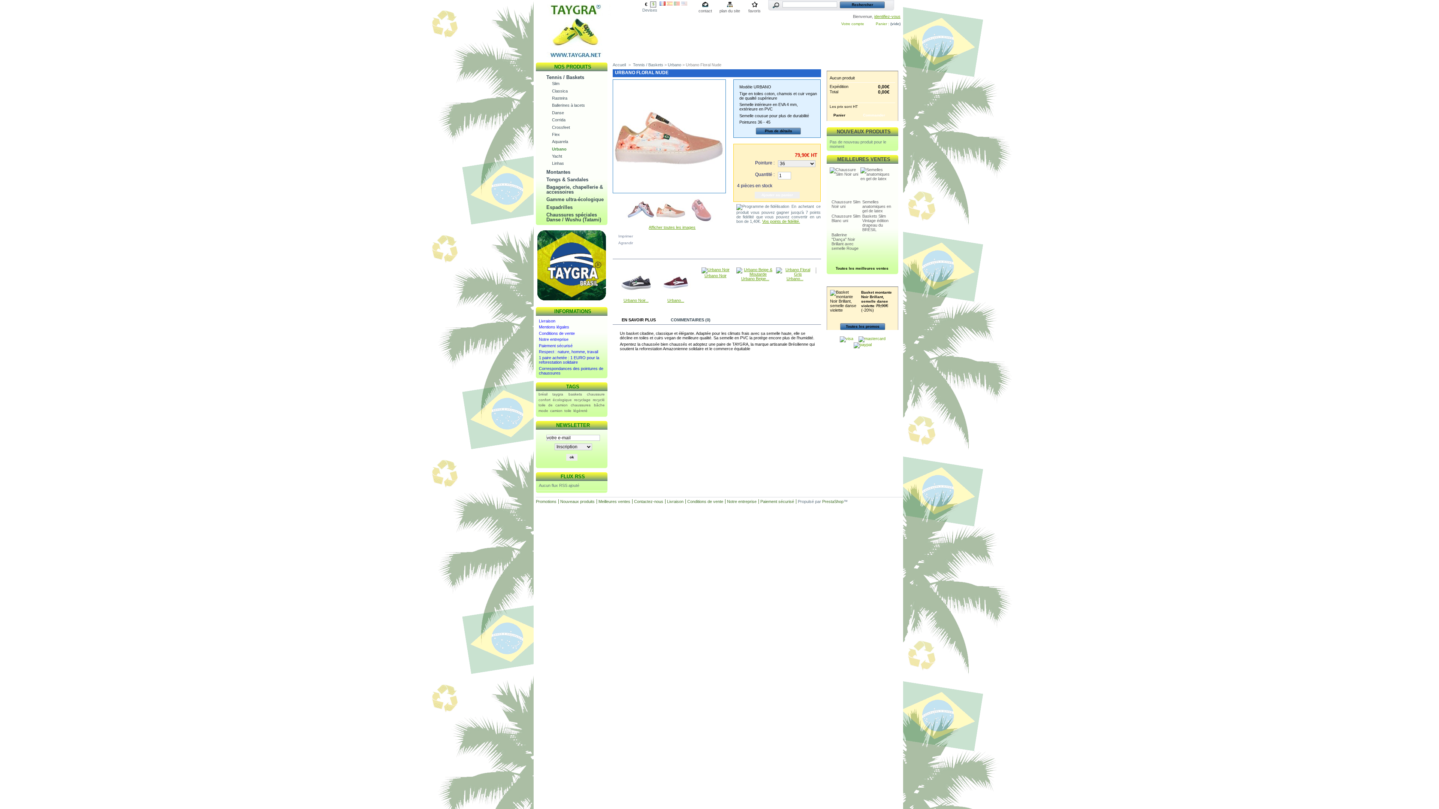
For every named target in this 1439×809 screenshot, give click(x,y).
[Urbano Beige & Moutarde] (755, 274)
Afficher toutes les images (672, 227)
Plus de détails (778, 131)
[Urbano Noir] (716, 269)
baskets (575, 394)
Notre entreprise (553, 339)
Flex (556, 134)
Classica (560, 91)
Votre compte (852, 24)
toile (567, 411)
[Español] (670, 4)
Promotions (863, 282)
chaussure (596, 394)
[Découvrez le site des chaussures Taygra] (571, 301)
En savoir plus (639, 320)
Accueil (619, 65)
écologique (562, 400)
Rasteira (559, 98)
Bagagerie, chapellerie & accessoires (574, 189)
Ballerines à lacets (568, 105)
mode (543, 411)
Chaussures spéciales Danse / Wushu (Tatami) (573, 217)
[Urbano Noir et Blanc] (636, 296)
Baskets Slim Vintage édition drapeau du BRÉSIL (875, 223)
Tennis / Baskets (565, 77)
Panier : (882, 24)
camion (556, 411)
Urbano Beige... (755, 278)
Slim (555, 83)
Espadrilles (559, 207)
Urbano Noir (716, 275)
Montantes (558, 172)
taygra (557, 394)
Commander (874, 115)
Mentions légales (554, 327)
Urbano (559, 149)
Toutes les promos (863, 326)
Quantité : (765, 174)
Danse (558, 112)
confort (544, 400)
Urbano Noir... (636, 300)
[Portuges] (677, 4)
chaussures (581, 405)
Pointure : (765, 163)
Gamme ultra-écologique (575, 199)
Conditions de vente (557, 333)
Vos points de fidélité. (781, 221)
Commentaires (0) (691, 320)
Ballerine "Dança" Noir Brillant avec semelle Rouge (845, 242)
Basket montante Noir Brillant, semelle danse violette (876, 299)
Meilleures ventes (863, 159)
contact (705, 11)
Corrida (558, 120)
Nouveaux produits (864, 131)
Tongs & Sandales (567, 179)
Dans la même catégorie (645, 254)
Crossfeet (561, 127)
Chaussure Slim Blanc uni (846, 218)
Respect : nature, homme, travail (568, 351)
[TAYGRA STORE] (573, 57)
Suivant (719, 207)
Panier (864, 67)
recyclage (582, 400)
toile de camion (553, 405)
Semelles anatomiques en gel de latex (876, 206)
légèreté (580, 411)
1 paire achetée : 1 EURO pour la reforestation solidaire (569, 359)
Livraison (547, 321)
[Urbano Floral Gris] (795, 274)
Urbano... (675, 300)
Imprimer (625, 236)
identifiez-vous (887, 16)
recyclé (599, 400)
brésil (543, 394)
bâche (599, 405)
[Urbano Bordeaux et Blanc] (676, 296)
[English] (684, 4)
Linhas (558, 163)
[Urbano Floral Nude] (641, 223)
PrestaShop (833, 501)
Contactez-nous (648, 501)
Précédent (614, 282)
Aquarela (560, 141)
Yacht (557, 156)
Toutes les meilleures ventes (862, 268)
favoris (754, 11)
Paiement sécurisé (556, 345)
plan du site (730, 11)
